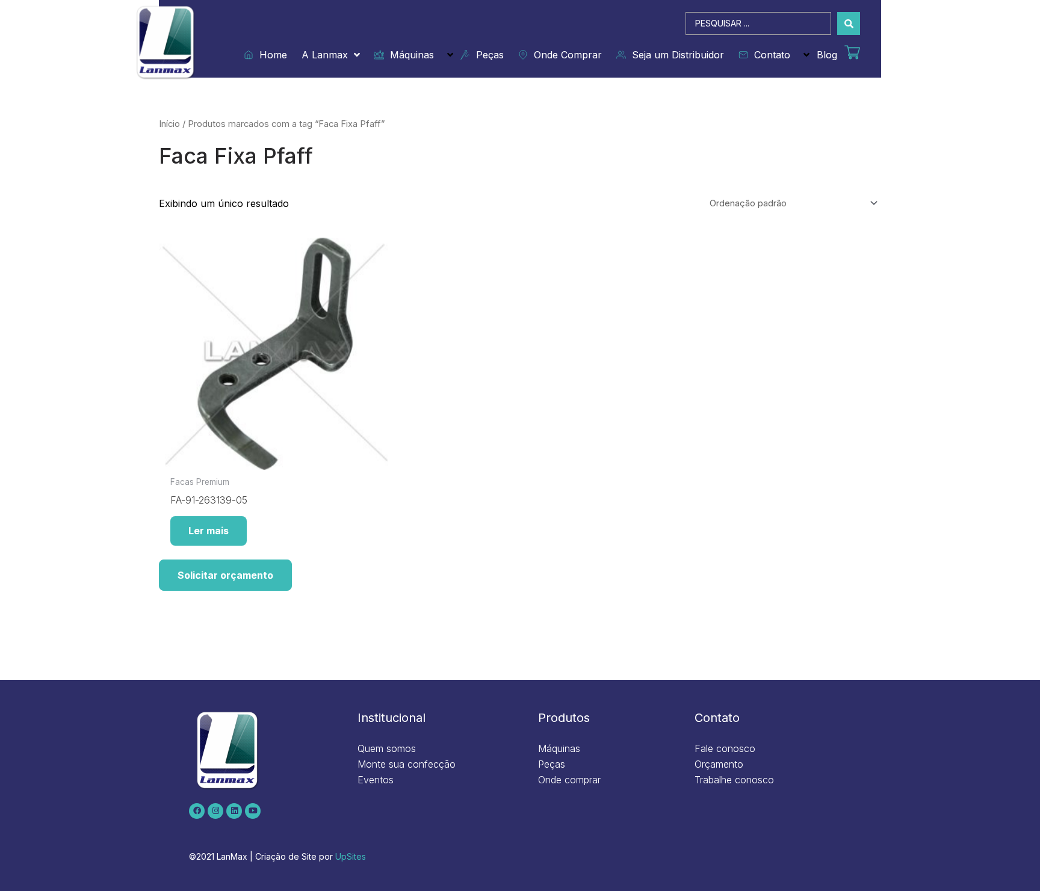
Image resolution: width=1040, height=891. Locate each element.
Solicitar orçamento (225, 575)
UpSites (350, 856)
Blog (827, 55)
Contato (769, 55)
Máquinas (409, 55)
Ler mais (208, 531)
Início (169, 124)
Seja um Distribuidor (675, 55)
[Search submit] (848, 23)
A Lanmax (325, 55)
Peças (487, 55)
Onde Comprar (565, 55)
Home (270, 55)
